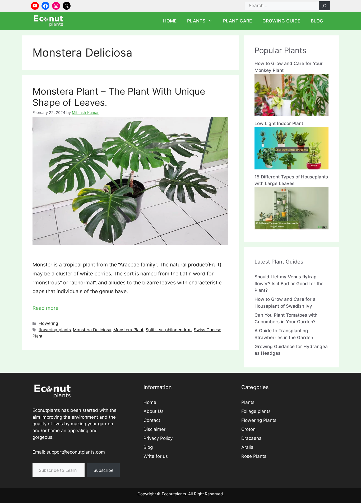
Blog (317, 21)
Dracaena (251, 438)
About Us (154, 411)
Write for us (156, 456)
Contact (152, 420)
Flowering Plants (258, 420)
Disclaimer (154, 429)
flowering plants (55, 329)
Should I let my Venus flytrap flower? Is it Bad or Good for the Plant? (288, 283)
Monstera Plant (128, 329)
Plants (196, 21)
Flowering (48, 323)
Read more (45, 308)
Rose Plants (253, 456)
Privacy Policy (158, 438)
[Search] (324, 5)
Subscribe (103, 470)
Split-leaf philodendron (169, 329)
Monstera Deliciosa (92, 329)
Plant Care (237, 21)
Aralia (247, 447)
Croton (248, 429)
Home (170, 21)
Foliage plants (256, 411)
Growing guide (281, 21)
